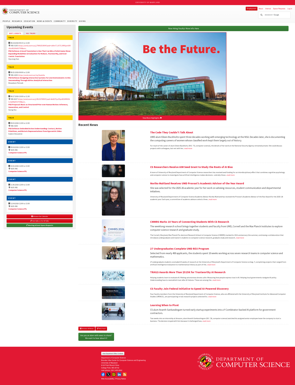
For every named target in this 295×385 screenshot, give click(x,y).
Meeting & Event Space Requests (40, 225)
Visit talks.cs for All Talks (40, 221)
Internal (268, 8)
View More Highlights (151, 118)
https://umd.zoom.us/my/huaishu (31, 75)
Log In (290, 8)
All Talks (30, 33)
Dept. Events (16, 33)
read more (188, 148)
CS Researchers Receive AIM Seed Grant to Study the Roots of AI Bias (191, 167)
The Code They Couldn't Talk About (171, 132)
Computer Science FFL (17, 152)
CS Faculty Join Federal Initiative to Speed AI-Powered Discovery (189, 288)
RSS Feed (102, 329)
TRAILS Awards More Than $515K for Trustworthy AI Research (188, 272)
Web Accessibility (107, 378)
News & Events (44, 21)
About (261, 8)
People (6, 21)
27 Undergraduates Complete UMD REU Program (179, 248)
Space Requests (279, 8)
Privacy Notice (120, 378)
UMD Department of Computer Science (21, 11)
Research (17, 21)
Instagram (114, 374)
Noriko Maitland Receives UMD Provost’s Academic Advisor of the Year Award (197, 183)
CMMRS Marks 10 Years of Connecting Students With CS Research (189, 222)
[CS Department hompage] (243, 361)
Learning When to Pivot (164, 305)
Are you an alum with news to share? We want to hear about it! (96, 336)
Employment (251, 8)
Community (59, 21)
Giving (82, 21)
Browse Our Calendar (40, 216)
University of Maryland (147, 2)
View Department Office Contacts (112, 353)
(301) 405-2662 (116, 370)
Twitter (108, 374)
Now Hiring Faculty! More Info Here (183, 28)
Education (29, 21)
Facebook (103, 374)
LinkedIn (119, 374)
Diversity (72, 21)
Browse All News (87, 329)
